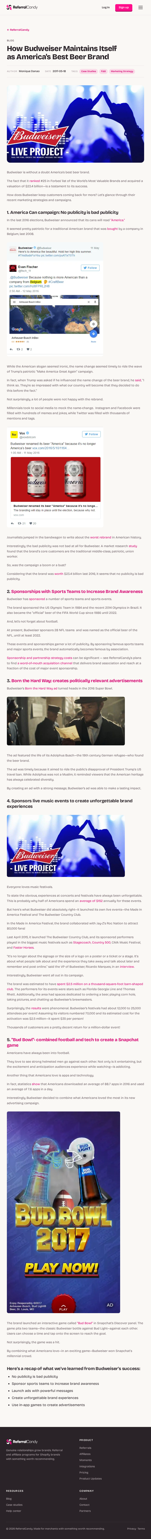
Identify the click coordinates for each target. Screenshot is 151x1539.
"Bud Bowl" (85, 1323)
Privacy (131, 1528)
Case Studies (88, 71)
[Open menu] (140, 7)
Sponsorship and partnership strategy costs (39, 658)
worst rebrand (100, 537)
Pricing (83, 1472)
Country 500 (101, 942)
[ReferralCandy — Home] (22, 7)
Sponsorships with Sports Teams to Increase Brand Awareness (77, 591)
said (138, 380)
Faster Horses (23, 947)
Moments (85, 1460)
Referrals (85, 1448)
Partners (85, 1511)
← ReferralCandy (18, 30)
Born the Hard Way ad (41, 688)
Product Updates (90, 1478)
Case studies (14, 1505)
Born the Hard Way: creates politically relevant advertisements (77, 680)
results (36, 1008)
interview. (126, 966)
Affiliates (84, 1454)
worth (58, 574)
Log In (106, 7)
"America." (117, 220)
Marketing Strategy (122, 71)
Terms (141, 1528)
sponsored (37, 599)
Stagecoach (82, 942)
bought (112, 229)
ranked (34, 181)
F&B (103, 71)
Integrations (87, 1466)
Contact (84, 1505)
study (133, 546)
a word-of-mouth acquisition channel (44, 663)
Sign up (124, 7)
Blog (9, 1498)
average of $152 (91, 901)
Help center (13, 1511)
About (83, 1498)
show (35, 1084)
